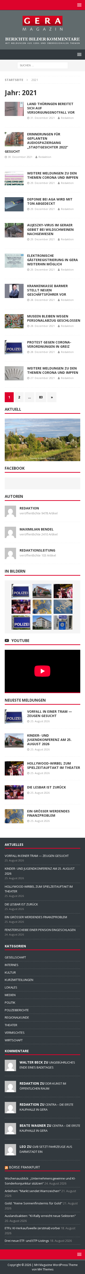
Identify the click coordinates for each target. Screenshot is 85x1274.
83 (41, 397)
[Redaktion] (10, 1089)
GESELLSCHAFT (15, 957)
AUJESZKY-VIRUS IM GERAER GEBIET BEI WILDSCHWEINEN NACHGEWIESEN (50, 229)
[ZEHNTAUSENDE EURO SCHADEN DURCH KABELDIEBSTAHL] (42, 622)
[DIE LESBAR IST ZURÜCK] (21, 607)
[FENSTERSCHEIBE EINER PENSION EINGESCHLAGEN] (63, 607)
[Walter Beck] (10, 1068)
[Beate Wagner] (10, 1132)
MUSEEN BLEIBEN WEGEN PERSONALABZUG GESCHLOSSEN (53, 318)
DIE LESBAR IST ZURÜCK (46, 787)
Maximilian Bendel (37, 529)
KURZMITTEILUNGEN (19, 980)
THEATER (11, 1025)
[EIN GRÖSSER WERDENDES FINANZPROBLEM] (42, 607)
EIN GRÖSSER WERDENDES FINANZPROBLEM (48, 813)
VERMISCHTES (15, 1032)
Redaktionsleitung (37, 550)
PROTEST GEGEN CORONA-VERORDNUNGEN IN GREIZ (49, 344)
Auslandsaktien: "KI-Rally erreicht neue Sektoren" (40, 1216)
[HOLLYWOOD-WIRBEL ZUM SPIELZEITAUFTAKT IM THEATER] (63, 591)
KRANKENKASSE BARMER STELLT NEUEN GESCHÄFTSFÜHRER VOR (47, 290)
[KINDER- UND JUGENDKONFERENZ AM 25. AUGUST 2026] (42, 591)
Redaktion (67, 118)
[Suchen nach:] (42, 65)
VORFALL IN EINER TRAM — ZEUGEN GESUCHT (49, 713)
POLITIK (10, 1002)
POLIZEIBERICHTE (17, 1010)
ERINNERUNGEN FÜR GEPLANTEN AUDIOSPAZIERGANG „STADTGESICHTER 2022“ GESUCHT (36, 143)
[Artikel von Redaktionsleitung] (10, 556)
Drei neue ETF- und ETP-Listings (27, 1240)
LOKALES (11, 987)
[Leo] (10, 1153)
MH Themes (45, 1269)
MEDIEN (10, 995)
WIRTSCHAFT (14, 1040)
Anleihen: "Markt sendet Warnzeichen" (33, 1191)
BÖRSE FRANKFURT (24, 1167)
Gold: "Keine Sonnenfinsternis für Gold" (33, 1203)
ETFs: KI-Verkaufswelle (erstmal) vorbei (32, 1228)
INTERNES (11, 965)
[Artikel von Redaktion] (10, 514)
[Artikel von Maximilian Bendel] (10, 535)
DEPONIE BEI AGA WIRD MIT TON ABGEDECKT (49, 201)
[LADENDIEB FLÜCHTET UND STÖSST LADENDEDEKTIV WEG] (63, 622)
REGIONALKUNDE (17, 1017)
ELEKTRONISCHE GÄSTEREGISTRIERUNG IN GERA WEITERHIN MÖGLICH (52, 259)
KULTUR (10, 972)
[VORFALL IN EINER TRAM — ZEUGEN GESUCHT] (21, 591)
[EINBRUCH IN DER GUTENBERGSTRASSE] (21, 622)
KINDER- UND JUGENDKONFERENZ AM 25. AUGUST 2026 (49, 739)
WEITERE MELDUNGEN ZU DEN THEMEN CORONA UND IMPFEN (52, 175)
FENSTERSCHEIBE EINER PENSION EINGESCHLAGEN (40, 930)
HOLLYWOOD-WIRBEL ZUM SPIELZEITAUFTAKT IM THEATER (53, 765)
